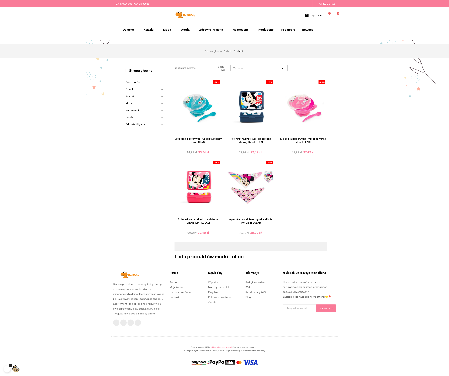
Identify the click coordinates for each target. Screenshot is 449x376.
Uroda (129, 117)
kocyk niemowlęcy (233, 351)
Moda (129, 103)
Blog (248, 297)
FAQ (248, 287)
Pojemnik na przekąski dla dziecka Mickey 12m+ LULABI (250, 140)
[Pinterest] (138, 323)
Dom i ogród (133, 81)
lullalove (213, 351)
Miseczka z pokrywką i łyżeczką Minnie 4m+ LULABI (303, 140)
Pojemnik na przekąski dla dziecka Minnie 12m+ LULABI (198, 221)
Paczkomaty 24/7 (256, 292)
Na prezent (132, 110)
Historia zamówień (181, 292)
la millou (221, 351)
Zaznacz (259, 68)
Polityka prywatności (220, 297)
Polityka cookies (255, 282)
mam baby (260, 351)
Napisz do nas (327, 3)
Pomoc (174, 282)
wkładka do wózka (248, 351)
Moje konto (176, 287)
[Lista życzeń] (328, 15)
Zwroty (212, 301)
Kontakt (174, 297)
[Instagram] (123, 323)
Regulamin (214, 292)
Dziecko (130, 89)
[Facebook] (116, 323)
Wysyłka (213, 282)
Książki (130, 96)
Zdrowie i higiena (136, 124)
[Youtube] (131, 323)
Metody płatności (218, 287)
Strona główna (140, 70)
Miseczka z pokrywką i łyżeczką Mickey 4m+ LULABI (198, 140)
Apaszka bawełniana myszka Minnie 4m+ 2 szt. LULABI (250, 221)
